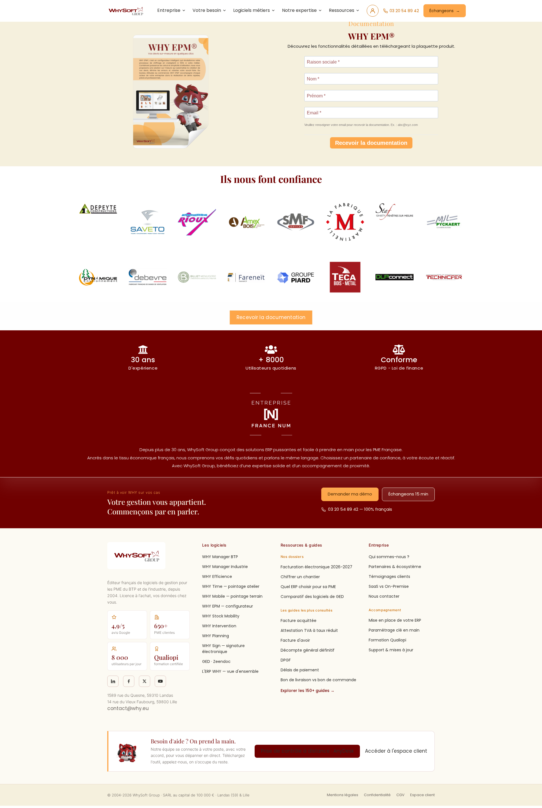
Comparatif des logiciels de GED (312, 596)
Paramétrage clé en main (394, 630)
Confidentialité (377, 795)
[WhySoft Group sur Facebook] (128, 681)
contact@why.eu (128, 708)
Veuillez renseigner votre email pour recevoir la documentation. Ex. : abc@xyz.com (361, 124)
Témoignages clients (389, 576)
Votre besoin (207, 10)
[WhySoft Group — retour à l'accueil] (126, 10)
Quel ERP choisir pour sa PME (308, 586)
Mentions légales (342, 795)
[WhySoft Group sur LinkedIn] (113, 681)
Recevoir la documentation (371, 143)
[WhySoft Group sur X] (144, 681)
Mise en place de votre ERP (395, 620)
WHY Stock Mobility (220, 616)
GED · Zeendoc (216, 661)
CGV (400, 795)
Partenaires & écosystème (395, 566)
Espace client (422, 795)
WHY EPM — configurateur (227, 606)
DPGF (286, 660)
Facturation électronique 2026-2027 (316, 567)
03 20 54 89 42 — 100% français (360, 509)
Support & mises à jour (391, 650)
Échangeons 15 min (408, 494)
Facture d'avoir (295, 640)
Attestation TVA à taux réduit (309, 630)
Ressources (341, 10)
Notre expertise (299, 10)
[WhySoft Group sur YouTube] (160, 681)
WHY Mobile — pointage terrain (232, 596)
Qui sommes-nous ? (389, 557)
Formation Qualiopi (387, 640)
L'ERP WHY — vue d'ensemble (230, 671)
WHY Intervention (219, 626)
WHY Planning (215, 636)
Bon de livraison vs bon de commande (318, 680)
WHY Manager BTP (220, 557)
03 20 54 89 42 (404, 11)
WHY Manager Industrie (225, 566)
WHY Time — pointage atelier (230, 586)
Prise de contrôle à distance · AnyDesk (307, 751)
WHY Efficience (217, 576)
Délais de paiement (300, 670)
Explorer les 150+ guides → (308, 690)
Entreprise (168, 10)
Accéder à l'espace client (396, 751)
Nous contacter (384, 596)
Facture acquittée (298, 620)
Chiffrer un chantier (300, 577)
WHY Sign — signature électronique (223, 648)
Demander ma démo (350, 494)
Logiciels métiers (251, 10)
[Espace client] (373, 11)
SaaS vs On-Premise (389, 586)
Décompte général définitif (308, 650)
